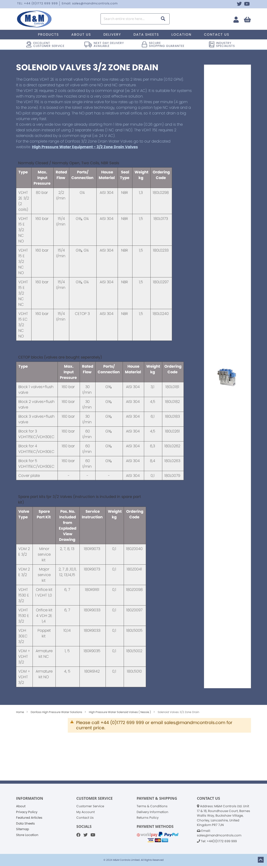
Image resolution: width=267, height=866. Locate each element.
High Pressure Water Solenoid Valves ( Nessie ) (120, 712)
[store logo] (39, 19)
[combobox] (135, 18)
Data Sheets (25, 823)
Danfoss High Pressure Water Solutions (57, 712)
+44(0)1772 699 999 (222, 841)
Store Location (27, 835)
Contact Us (85, 817)
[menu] (133, 34)
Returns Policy (148, 817)
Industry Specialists (225, 44)
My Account (85, 812)
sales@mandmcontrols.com (219, 835)
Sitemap (22, 829)
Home (20, 712)
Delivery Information (152, 812)
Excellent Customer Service (48, 44)
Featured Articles (29, 817)
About (20, 806)
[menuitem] (48, 34)
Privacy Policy (26, 812)
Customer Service (90, 806)
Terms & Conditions (152, 806)
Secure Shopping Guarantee (166, 44)
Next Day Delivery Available (109, 44)
